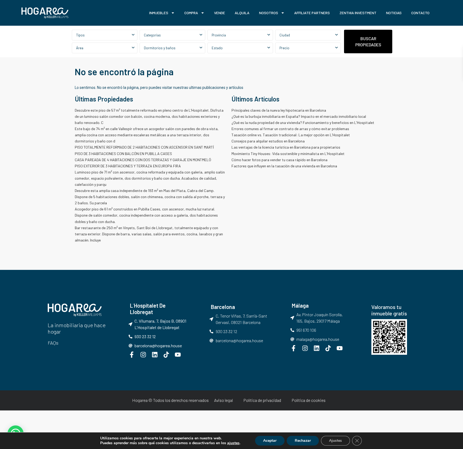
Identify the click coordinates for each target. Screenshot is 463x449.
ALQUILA (242, 12)
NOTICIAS (394, 12)
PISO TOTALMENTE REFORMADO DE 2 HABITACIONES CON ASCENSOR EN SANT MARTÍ (144, 147)
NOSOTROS (268, 12)
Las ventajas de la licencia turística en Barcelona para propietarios (286, 147)
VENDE (219, 12)
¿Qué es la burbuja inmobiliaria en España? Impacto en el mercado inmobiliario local (299, 116)
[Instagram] (143, 355)
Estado (217, 48)
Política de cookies (309, 400)
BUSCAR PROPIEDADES (368, 41)
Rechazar (303, 440)
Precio (284, 48)
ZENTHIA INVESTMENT (357, 12)
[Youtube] (178, 355)
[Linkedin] (155, 355)
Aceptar (270, 440)
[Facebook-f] (132, 355)
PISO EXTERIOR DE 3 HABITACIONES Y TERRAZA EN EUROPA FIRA (128, 166)
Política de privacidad (262, 400)
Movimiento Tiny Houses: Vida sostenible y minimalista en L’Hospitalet (288, 153)
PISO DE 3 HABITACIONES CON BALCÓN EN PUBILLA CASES (123, 153)
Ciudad (284, 35)
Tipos (80, 35)
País (240, 35)
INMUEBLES (158, 12)
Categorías (152, 35)
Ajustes (335, 440)
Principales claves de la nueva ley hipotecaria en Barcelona (279, 110)
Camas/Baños (172, 48)
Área (79, 48)
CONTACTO (420, 12)
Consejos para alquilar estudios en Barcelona (268, 141)
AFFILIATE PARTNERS (312, 12)
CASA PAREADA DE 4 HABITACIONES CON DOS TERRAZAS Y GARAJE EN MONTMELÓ (143, 159)
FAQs (53, 343)
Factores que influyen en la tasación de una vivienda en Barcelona (284, 166)
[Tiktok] (166, 355)
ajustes (233, 443)
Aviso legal (223, 400)
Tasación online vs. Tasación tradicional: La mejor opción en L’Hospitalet (291, 135)
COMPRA (191, 12)
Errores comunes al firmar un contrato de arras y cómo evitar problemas (290, 128)
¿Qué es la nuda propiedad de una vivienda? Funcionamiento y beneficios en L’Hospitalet (303, 122)
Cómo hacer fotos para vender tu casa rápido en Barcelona (279, 159)
